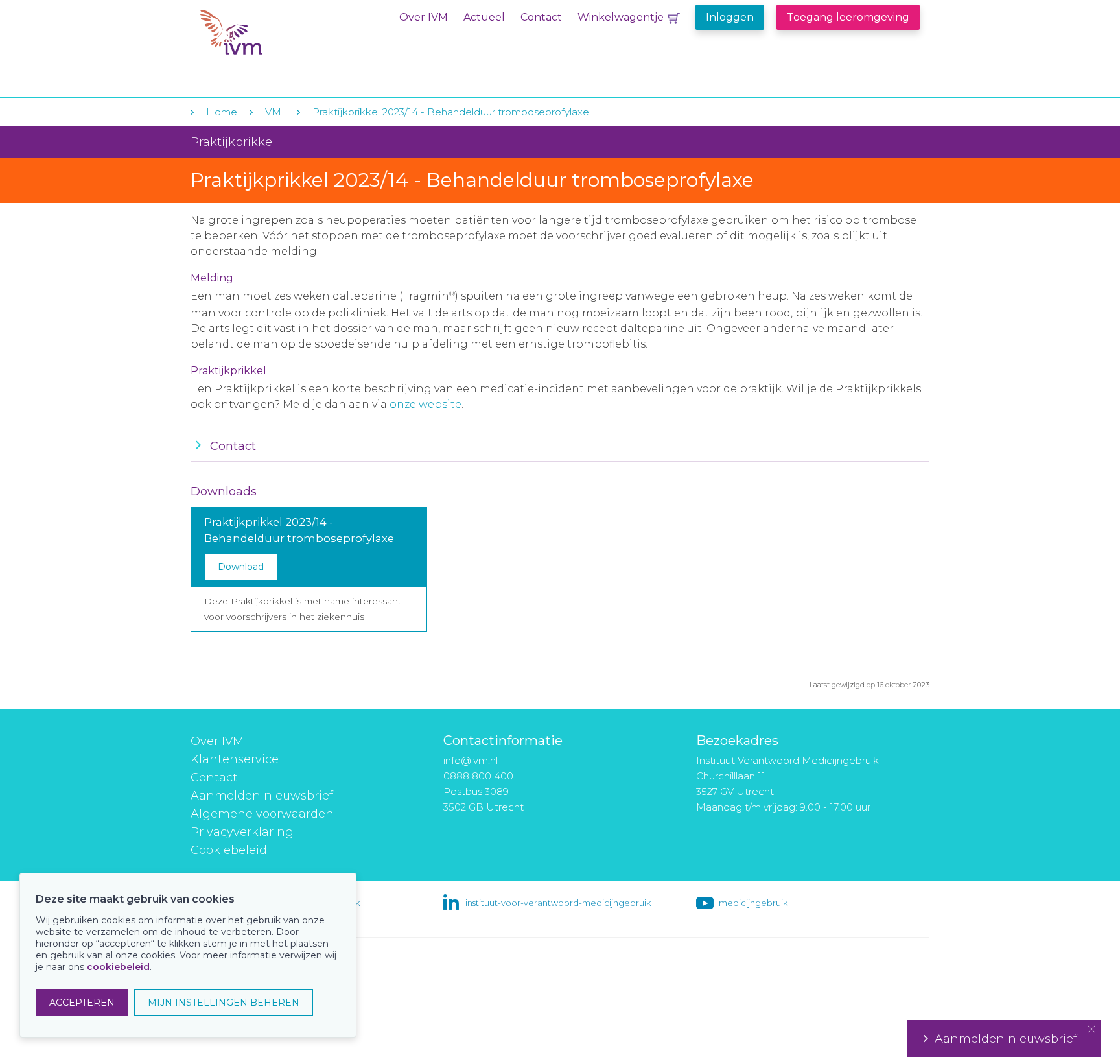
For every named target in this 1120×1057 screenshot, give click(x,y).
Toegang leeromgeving (848, 17)
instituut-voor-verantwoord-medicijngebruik (558, 902)
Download (241, 567)
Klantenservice (235, 759)
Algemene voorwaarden (262, 814)
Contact (541, 17)
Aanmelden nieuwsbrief (262, 796)
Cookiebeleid (229, 850)
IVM (279, 38)
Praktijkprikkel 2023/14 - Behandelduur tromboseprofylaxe (450, 112)
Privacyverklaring (242, 832)
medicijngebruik (753, 902)
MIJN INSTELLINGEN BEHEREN (223, 1002)
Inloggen (730, 17)
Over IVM (423, 17)
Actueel (484, 17)
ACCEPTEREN (82, 1002)
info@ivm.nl (470, 760)
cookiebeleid (118, 967)
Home (221, 112)
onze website (425, 404)
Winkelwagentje (621, 17)
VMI (275, 112)
